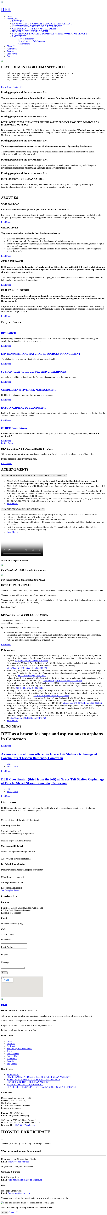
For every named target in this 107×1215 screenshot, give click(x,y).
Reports (10, 51)
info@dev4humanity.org (18, 1162)
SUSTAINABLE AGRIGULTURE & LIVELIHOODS (37, 26)
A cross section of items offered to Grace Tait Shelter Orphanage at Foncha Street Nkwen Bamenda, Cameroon (49, 756)
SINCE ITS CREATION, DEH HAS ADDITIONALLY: (23, 509)
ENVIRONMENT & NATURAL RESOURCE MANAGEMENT (42, 24)
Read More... (12, 720)
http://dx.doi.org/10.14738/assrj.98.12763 (27, 718)
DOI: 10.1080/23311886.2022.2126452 (51, 695)
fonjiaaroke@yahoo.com (19, 1193)
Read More (6, 346)
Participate (11, 1046)
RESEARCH (18, 21)
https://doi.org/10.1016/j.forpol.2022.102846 (82, 703)
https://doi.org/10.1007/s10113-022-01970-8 (62, 680)
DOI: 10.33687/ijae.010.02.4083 (29, 688)
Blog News (12, 54)
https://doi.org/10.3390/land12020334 (31, 660)
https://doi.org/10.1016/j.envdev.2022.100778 (27, 668)
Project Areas (7, 443)
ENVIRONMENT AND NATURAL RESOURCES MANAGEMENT (39, 1077)
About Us (11, 46)
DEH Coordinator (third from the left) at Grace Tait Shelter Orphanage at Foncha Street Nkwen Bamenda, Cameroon (52, 781)
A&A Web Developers (24, 1125)
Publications (12, 49)
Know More (6, 87)
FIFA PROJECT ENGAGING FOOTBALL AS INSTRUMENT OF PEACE (41, 1087)
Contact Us (12, 1056)
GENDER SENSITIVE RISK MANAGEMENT (34, 29)
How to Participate (26, 39)
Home (9, 16)
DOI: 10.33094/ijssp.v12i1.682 (32, 675)
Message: (5, 962)
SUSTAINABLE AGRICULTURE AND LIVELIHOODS (33, 1079)
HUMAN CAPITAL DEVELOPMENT (30, 31)
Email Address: (7, 947)
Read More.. (12, 503)
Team (9, 1051)
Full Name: (6, 939)
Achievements (24, 44)
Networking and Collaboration (31, 41)
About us (11, 1043)
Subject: (4, 954)
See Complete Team (10, 890)
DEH (9, 764)
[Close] (2, 1139)
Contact (10, 56)
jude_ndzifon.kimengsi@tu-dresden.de (25, 1180)
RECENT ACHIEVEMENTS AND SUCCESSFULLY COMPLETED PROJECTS (34, 476)
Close (4, 1212)
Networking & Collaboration (19, 1048)
